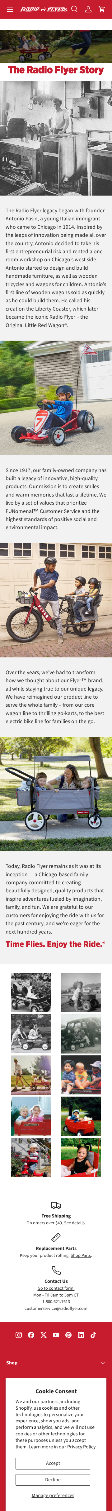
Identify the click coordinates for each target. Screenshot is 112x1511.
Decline (53, 1479)
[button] (102, 9)
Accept (53, 1463)
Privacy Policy (81, 1446)
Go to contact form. (56, 1288)
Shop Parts (81, 1255)
